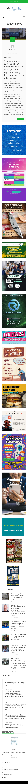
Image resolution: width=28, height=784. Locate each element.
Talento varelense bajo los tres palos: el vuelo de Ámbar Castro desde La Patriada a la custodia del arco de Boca (18, 625)
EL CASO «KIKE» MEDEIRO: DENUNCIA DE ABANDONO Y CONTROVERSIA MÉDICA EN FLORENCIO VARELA (18, 649)
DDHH (6, 57)
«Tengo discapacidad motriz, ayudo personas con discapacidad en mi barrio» (14, 683)
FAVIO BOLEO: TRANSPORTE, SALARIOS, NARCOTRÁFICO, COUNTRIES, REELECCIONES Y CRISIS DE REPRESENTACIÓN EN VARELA (14, 695)
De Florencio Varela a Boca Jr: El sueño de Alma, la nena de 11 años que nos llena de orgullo (14, 725)
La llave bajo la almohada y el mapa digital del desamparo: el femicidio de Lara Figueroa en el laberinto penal (15, 716)
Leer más (21, 119)
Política (9, 57)
